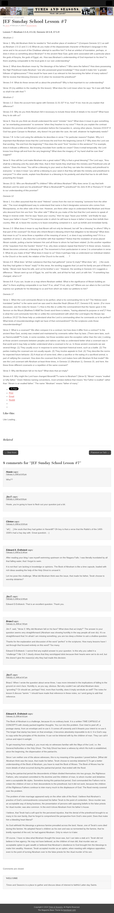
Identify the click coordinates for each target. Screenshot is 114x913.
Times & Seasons (56, 907)
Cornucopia (8, 17)
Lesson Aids (19, 17)
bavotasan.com (69, 910)
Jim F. (7, 25)
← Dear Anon (10, 452)
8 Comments (32, 25)
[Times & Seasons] (57, 11)
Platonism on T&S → (100, 452)
